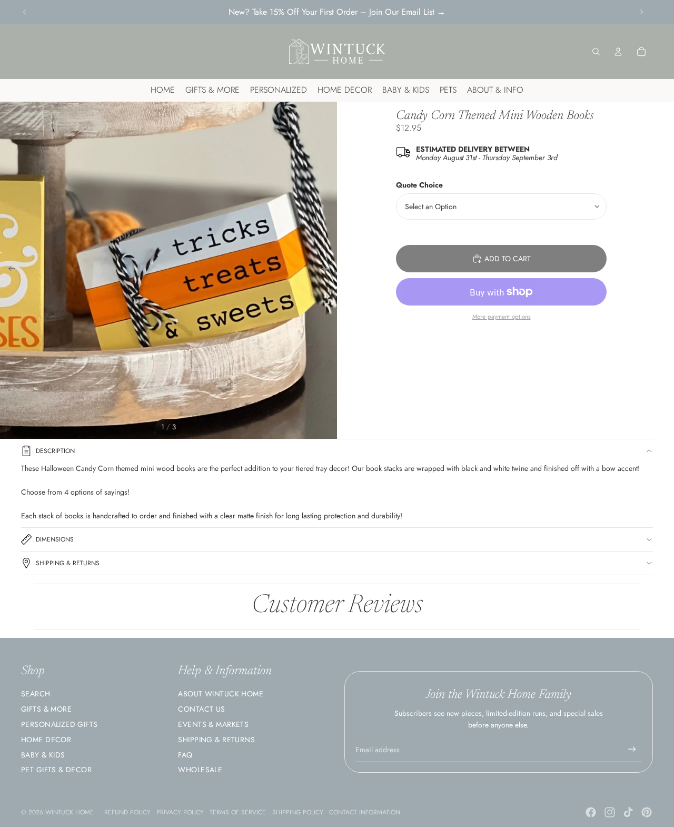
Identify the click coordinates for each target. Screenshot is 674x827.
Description (55, 451)
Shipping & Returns (68, 563)
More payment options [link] (501, 316)
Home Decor (46, 739)
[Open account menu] (618, 51)
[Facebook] (590, 812)
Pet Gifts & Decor (56, 769)
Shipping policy (297, 812)
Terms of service (238, 812)
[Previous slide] (24, 12)
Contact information (364, 812)
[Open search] (596, 51)
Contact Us (201, 709)
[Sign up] (632, 749)
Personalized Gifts (59, 724)
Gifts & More (46, 709)
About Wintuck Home (220, 693)
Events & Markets (213, 724)
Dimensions (55, 539)
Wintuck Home (69, 812)
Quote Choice (419, 185)
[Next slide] (641, 12)
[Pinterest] (646, 812)
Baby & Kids (43, 755)
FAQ (185, 755)
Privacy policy (180, 812)
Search (36, 693)
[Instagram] (609, 812)
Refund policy (127, 812)
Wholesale (200, 769)
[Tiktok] (628, 812)
